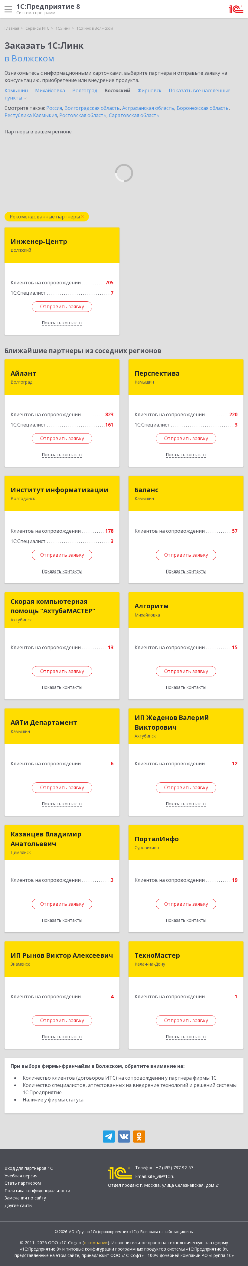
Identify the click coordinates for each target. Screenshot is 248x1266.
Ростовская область (82, 115)
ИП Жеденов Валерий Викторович (172, 722)
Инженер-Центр (39, 241)
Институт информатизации (60, 490)
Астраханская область (148, 108)
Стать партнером (23, 1183)
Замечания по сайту (25, 1198)
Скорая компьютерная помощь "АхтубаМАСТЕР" (53, 606)
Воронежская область (203, 108)
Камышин (16, 90)
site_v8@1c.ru (161, 1176)
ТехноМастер (157, 955)
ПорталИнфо (157, 839)
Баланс (146, 490)
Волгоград (84, 90)
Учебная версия (21, 1176)
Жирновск (150, 90)
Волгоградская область (92, 108)
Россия (54, 108)
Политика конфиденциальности (37, 1190)
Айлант (23, 373)
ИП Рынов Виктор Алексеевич (62, 955)
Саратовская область (134, 115)
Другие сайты (18, 1205)
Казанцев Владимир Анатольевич (46, 839)
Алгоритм (152, 606)
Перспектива (157, 373)
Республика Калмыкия (31, 115)
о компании (96, 1242)
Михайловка (50, 90)
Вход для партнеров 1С (29, 1168)
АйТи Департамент (44, 722)
